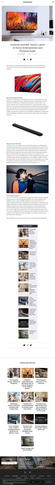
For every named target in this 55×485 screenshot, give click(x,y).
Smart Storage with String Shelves (33, 332)
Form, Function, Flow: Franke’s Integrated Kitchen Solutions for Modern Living (33, 301)
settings (11, 483)
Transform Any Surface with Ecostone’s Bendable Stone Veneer (33, 312)
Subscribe (23, 466)
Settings (48, 481)
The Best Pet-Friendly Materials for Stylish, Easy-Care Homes (33, 276)
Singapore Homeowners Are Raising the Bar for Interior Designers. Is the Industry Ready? (33, 244)
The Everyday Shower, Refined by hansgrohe (33, 231)
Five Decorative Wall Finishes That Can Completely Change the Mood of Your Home (33, 289)
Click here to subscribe (9, 462)
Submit (40, 466)
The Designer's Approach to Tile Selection (33, 253)
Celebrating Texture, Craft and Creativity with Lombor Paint (33, 265)
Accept (33, 481)
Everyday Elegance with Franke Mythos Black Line (33, 322)
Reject (40, 481)
